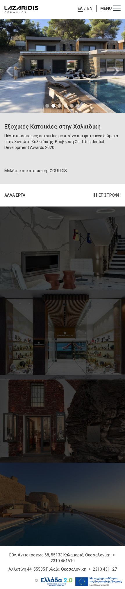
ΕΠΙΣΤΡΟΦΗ (109, 195)
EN (89, 8)
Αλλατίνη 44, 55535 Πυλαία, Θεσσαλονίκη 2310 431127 (62, 569)
